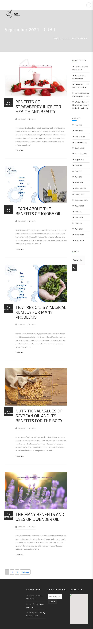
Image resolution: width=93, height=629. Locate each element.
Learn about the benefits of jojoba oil (38, 211)
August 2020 (79, 205)
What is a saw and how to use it (80, 68)
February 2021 (80, 188)
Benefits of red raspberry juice (79, 77)
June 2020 (79, 217)
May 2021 (78, 171)
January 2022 (80, 136)
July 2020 (78, 211)
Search (52, 602)
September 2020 (81, 200)
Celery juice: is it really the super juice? (80, 86)
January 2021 (80, 194)
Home (57, 38)
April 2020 (79, 228)
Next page (25, 572)
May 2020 (78, 223)
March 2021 (79, 182)
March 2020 (79, 234)
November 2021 (81, 142)
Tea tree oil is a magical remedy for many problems (41, 312)
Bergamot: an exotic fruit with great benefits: (80, 94)
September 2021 (81, 153)
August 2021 (79, 159)
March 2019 (79, 240)
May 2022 (78, 125)
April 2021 (79, 176)
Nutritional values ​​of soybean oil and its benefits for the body (39, 416)
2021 (66, 38)
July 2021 (78, 165)
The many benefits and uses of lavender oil (40, 516)
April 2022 (79, 130)
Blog (33, 119)
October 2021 (80, 148)
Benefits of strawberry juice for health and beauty (38, 106)
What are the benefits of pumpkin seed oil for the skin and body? (80, 105)
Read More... (20, 150)
